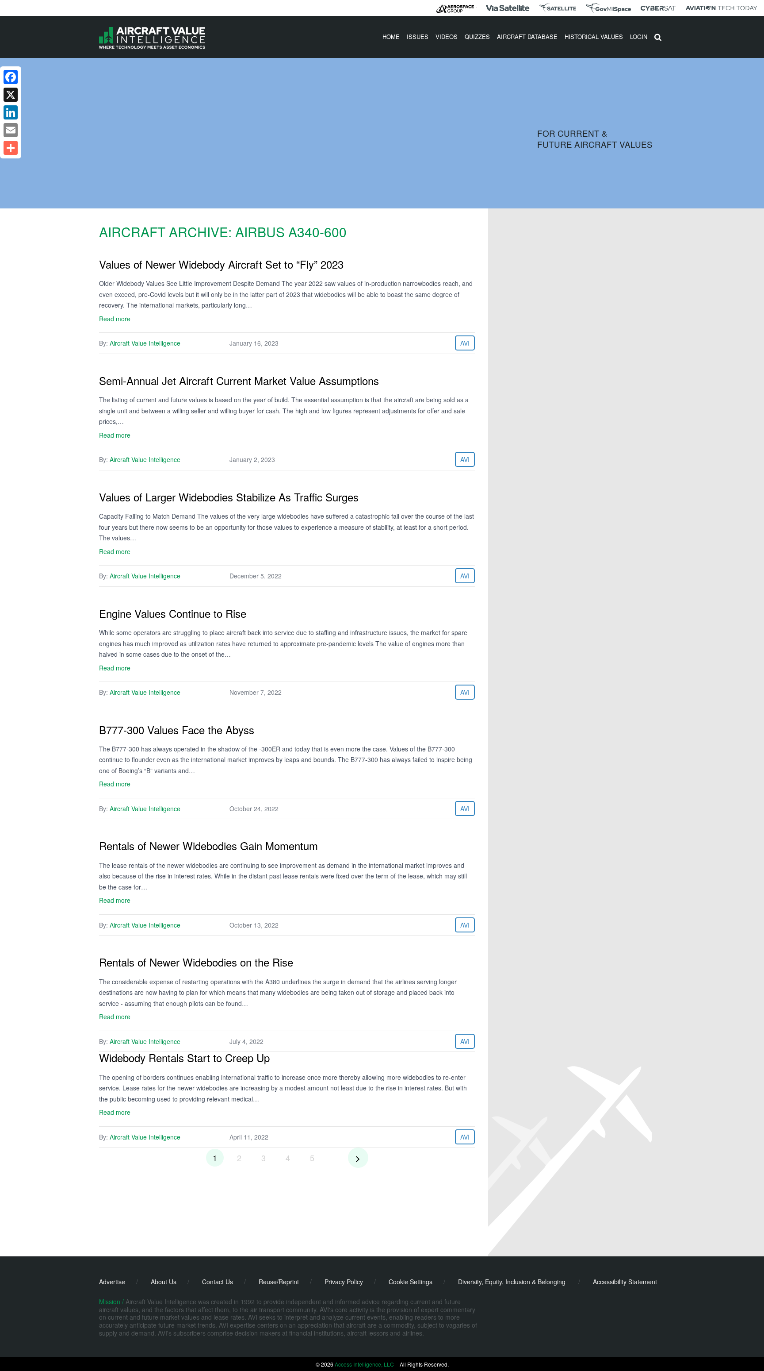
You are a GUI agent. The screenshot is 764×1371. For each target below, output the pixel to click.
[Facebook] (10, 77)
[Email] (10, 130)
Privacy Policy (344, 1281)
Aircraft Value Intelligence (145, 343)
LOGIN (638, 36)
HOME (391, 36)
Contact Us (217, 1281)
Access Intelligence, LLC (364, 1364)
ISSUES (417, 36)
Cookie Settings (410, 1281)
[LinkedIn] (10, 112)
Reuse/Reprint (279, 1281)
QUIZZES (477, 36)
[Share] (10, 148)
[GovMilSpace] (608, 8)
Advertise (112, 1281)
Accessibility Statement (625, 1281)
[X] (10, 95)
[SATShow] (557, 8)
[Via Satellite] (507, 8)
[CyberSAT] (658, 8)
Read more (114, 318)
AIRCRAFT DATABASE (527, 36)
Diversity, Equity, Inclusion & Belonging (511, 1281)
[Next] (358, 1158)
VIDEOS (446, 36)
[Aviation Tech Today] (721, 8)
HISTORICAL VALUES (594, 36)
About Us (163, 1281)
